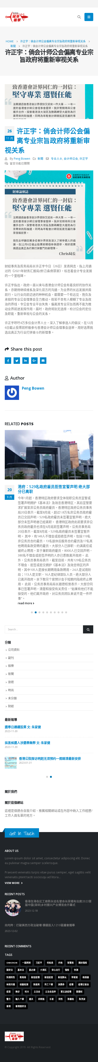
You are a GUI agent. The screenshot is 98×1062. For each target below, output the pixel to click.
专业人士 (56, 158)
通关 (31, 927)
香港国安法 (20, 934)
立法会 (37, 920)
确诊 (17, 920)
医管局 (70, 891)
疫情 (71, 913)
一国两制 (26, 891)
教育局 (23, 905)
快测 (76, 898)
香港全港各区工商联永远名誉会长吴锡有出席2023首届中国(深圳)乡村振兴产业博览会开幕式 (58, 831)
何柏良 (50, 891)
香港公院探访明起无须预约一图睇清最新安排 (50, 687)
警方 (8, 927)
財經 (11, 635)
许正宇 (83, 158)
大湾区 (43, 898)
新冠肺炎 (62, 905)
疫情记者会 (83, 913)
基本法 (21, 898)
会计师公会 (71, 158)
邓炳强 (41, 927)
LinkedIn (25, 360)
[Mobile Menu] (88, 17)
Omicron (11, 891)
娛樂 (11, 595)
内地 (60, 891)
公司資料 (14, 578)
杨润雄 (86, 905)
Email (43, 360)
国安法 (9, 898)
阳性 (61, 927)
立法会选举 (50, 920)
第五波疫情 (66, 920)
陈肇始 (71, 927)
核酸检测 (24, 913)
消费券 (61, 913)
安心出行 (56, 898)
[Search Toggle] (79, 17)
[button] (32, 541)
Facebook (8, 360)
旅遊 (11, 611)
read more (25, 531)
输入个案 (19, 927)
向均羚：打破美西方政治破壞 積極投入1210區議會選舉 (40, 854)
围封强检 (82, 891)
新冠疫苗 (48, 905)
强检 (67, 898)
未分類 (12, 627)
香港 (8, 934)
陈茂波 (82, 927)
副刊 (11, 586)
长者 (51, 927)
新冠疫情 (35, 905)
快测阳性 (10, 905)
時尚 (11, 619)
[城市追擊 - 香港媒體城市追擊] (17, 17)
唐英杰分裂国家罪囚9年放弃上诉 (45, 486)
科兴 (27, 920)
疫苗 (8, 920)
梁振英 (36, 913)
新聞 (40, 158)
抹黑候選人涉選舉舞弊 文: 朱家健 (27, 671)
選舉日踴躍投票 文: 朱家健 (23, 656)
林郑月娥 (10, 913)
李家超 (74, 905)
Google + (34, 360)
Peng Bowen (22, 158)
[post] (11, 691)
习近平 (39, 891)
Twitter (17, 360)
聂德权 (79, 920)
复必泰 (32, 898)
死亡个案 (48, 913)
